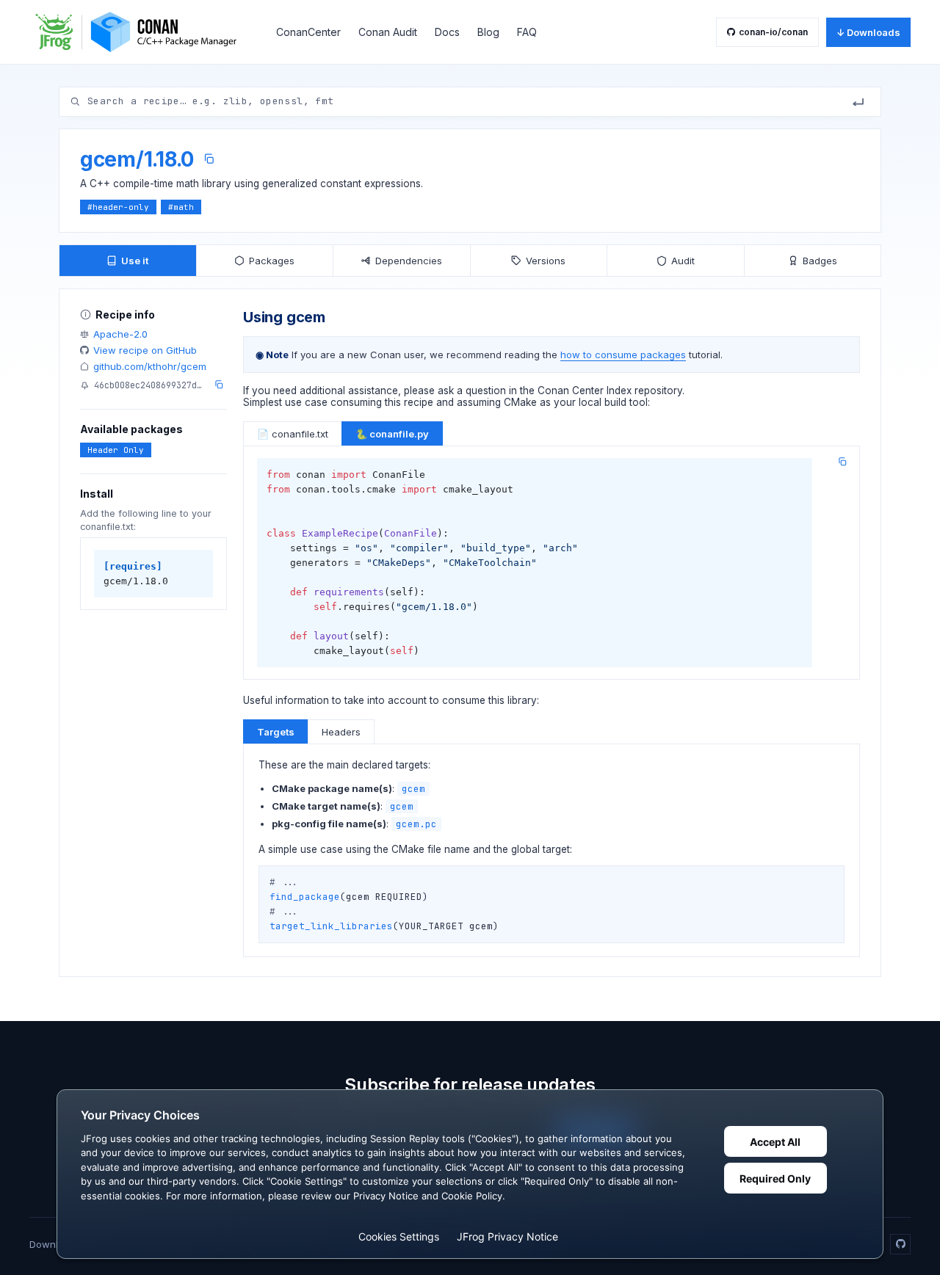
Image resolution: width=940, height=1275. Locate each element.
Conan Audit (387, 32)
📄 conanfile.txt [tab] (292, 434)
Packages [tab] (271, 260)
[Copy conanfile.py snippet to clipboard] (842, 462)
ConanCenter (308, 32)
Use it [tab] (134, 260)
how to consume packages (623, 354)
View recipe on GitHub (145, 350)
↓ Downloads (868, 32)
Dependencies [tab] (408, 260)
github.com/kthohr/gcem (149, 366)
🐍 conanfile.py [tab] (392, 434)
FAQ (527, 32)
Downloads (55, 1244)
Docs (447, 32)
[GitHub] (900, 1244)
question (486, 390)
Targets (275, 732)
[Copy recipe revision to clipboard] (219, 385)
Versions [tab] (545, 260)
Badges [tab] (820, 260)
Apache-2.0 (120, 334)
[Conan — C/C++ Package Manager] (141, 32)
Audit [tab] (683, 260)
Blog (488, 32)
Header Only (115, 450)
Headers (341, 732)
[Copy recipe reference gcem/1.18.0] (209, 159)
